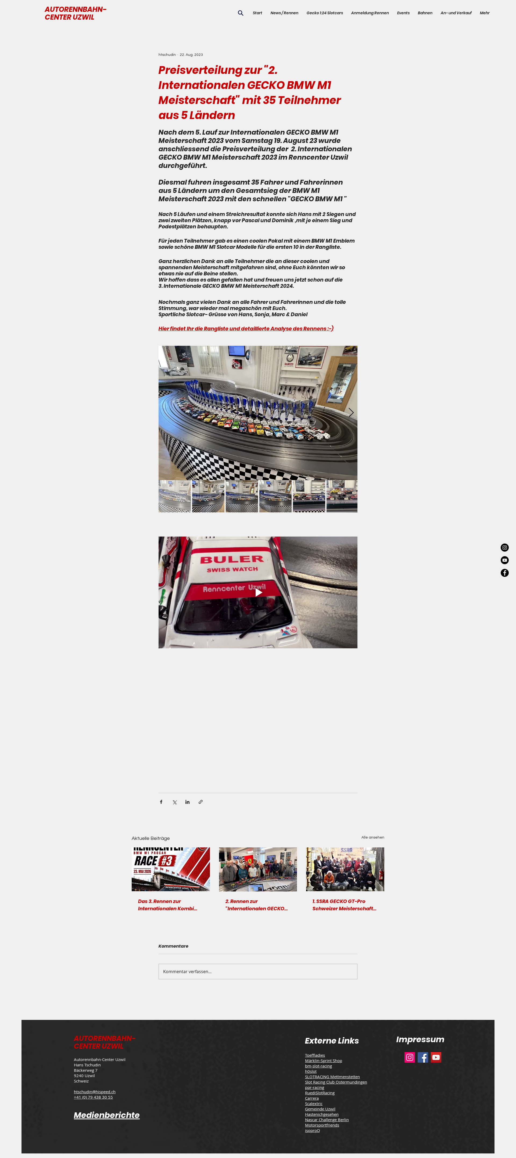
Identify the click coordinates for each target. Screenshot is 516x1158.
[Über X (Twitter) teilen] (174, 801)
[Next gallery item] (351, 413)
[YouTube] (436, 1057)
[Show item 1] (175, 496)
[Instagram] (409, 1057)
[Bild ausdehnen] (258, 413)
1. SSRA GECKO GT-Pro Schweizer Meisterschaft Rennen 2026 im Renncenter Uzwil (343, 905)
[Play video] (258, 592)
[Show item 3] (242, 496)
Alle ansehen (372, 837)
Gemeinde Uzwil (320, 1109)
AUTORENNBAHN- (75, 9)
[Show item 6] (343, 496)
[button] (403, 13)
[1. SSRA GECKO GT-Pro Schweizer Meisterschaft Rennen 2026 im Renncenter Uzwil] (345, 869)
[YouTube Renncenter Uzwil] (505, 560)
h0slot (311, 1071)
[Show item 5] (309, 496)
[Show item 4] (275, 496)
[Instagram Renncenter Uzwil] (505, 548)
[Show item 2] (208, 496)
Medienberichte (107, 1115)
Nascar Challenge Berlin (327, 1119)
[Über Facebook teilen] (161, 801)
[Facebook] (423, 1057)
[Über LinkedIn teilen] (187, 801)
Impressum (420, 1039)
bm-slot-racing (318, 1066)
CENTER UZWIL (69, 17)
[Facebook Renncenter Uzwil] (505, 573)
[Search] (240, 13)
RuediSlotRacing (320, 1092)
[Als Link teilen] (200, 801)
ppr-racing (314, 1087)
